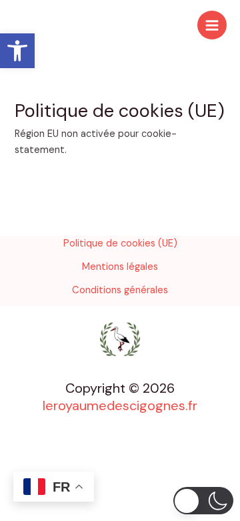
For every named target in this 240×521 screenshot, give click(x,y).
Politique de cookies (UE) (120, 243)
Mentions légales (120, 266)
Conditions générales (120, 290)
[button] (17, 50)
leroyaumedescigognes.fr (120, 405)
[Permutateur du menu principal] (212, 25)
